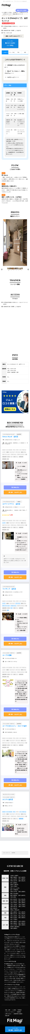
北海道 (12, 875)
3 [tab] (14, 270)
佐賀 (19, 921)
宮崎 (19, 925)
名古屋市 (16, 893)
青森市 (15, 877)
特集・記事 (7, 1010)
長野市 (23, 902)
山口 (11, 919)
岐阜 (19, 895)
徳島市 (15, 912)
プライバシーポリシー (10, 1011)
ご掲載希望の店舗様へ (18, 1013)
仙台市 (15, 880)
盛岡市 (23, 879)
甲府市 (15, 902)
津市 (15, 897)
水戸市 (15, 891)
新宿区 (15, 882)
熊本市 (23, 923)
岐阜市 (23, 895)
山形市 (15, 879)
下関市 (15, 919)
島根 (11, 917)
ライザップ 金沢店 (9, 589)
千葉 (11, 886)
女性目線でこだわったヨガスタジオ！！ (15, 66)
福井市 (23, 901)
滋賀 (19, 906)
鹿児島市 (17, 926)
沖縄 (11, 928)
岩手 (19, 879)
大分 (11, 925)
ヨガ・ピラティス (6, 852)
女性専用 (13, 852)
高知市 (23, 913)
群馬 (19, 891)
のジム (15, 12)
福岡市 (15, 921)
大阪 (11, 904)
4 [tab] (16, 270)
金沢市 (15, 901)
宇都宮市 (16, 889)
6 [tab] (21, 270)
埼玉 (11, 888)
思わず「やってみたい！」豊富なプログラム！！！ (15, 72)
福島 (19, 880)
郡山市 (23, 880)
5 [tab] (19, 270)
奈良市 (15, 908)
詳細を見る (16, 487)
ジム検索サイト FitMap (7, 12)
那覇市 (15, 928)
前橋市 (23, 891)
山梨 (11, 902)
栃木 (11, 889)
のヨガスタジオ (24, 12)
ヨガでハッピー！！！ (13, 77)
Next (28, 269)
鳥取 (19, 917)
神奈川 (12, 884)
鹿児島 (12, 926)
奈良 (11, 908)
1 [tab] (9, 270)
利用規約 (20, 1010)
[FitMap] (6, 5)
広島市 (15, 916)
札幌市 (16, 875)
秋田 (19, 877)
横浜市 (16, 884)
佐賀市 (23, 921)
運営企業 (7, 1015)
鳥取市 (23, 917)
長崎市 (15, 923)
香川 (19, 912)
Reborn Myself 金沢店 (10, 436)
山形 (11, 879)
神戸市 (15, 906)
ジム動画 (14, 1010)
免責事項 (19, 1011)
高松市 (23, 912)
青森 (11, 877)
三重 (11, 897)
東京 (11, 882)
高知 (19, 913)
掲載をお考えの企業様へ (22, 10)
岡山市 (23, 916)
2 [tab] (11, 270)
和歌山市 (17, 910)
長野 (19, 902)
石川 (11, 901)
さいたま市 (16, 888)
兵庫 (11, 906)
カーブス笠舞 (7, 655)
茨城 (11, 891)
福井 (19, 901)
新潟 (11, 899)
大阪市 (15, 904)
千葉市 (15, 886)
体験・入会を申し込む (16, 492)
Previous (2, 269)
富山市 (23, 899)
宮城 (11, 880)
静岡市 (15, 895)
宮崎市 (23, 925)
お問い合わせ (8, 1013)
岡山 (19, 916)
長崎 (11, 923)
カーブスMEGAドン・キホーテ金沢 (14, 726)
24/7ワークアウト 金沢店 (11, 504)
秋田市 (23, 877)
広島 (11, 916)
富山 (19, 899)
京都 (19, 904)
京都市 (23, 904)
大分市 (15, 925)
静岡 (11, 895)
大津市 (23, 906)
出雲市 (15, 917)
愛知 (11, 893)
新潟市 (15, 899)
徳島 (11, 912)
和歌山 (12, 910)
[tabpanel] (15, 268)
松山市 (15, 913)
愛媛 (11, 913)
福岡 (11, 921)
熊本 (19, 923)
